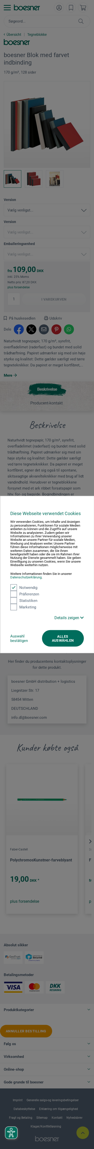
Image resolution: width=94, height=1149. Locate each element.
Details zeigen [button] (67, 617)
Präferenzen (29, 594)
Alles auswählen (63, 638)
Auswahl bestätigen (19, 638)
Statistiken (28, 600)
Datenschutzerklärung (26, 577)
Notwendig (28, 587)
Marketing (27, 607)
